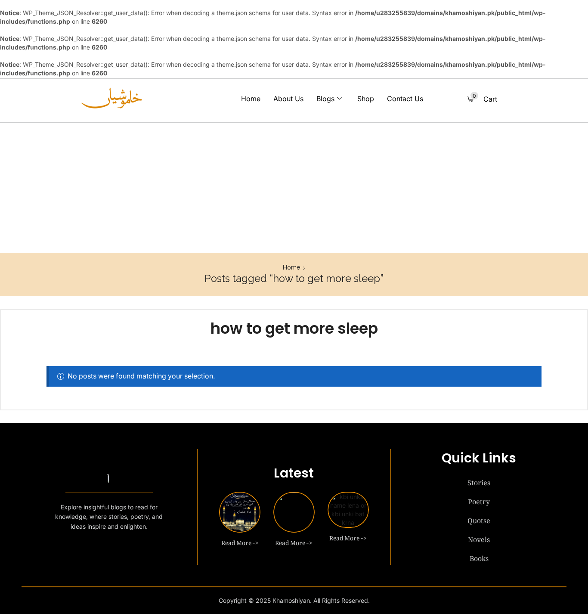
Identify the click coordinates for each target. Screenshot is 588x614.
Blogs (325, 98)
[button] (482, 99)
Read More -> (240, 541)
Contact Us (405, 98)
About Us (288, 98)
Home (250, 98)
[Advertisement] (294, 188)
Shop (365, 98)
